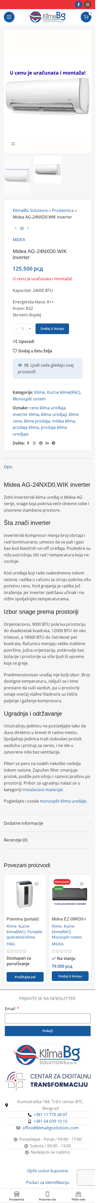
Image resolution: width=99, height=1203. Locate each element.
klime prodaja (37, 421)
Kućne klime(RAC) (63, 392)
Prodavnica (63, 210)
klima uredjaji (54, 414)
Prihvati (47, 1193)
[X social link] (34, 443)
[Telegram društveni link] (53, 443)
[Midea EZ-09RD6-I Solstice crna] (70, 895)
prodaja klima (26, 427)
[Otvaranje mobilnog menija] (9, 17)
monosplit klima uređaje (63, 801)
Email (10, 1008)
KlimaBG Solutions (30, 210)
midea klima (63, 421)
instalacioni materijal (42, 789)
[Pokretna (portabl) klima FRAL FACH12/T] (25, 895)
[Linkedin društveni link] (47, 443)
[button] (70, 976)
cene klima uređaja (47, 408)
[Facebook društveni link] (78, 4)
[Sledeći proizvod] (28, 228)
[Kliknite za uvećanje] (13, 144)
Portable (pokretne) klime (24, 934)
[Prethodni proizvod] (16, 228)
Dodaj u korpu (52, 328)
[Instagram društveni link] (87, 4)
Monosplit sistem (29, 399)
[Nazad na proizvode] (22, 228)
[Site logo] (47, 16)
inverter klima (26, 414)
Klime (39, 392)
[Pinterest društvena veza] (41, 443)
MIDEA (19, 239)
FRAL (11, 943)
